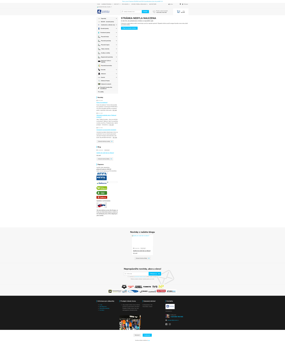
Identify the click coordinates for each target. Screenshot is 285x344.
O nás (100, 305)
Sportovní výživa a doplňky (106, 61)
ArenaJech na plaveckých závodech (106, 130)
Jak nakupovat (103, 306)
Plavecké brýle (105, 36)
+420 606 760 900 (161, 12)
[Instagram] (170, 324)
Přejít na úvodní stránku (129, 28)
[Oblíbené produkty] (180, 5)
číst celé (115, 110)
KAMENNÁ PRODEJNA (106, 4)
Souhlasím (147, 335)
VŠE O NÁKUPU (125, 4)
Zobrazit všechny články (103, 159)
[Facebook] (167, 324)
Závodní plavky (104, 28)
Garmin (103, 77)
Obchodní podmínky (104, 308)
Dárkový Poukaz (105, 80)
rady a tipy (107, 150)
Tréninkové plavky (105, 32)
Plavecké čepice (105, 45)
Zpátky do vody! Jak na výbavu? (105, 153)
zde (149, 340)
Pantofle (103, 69)
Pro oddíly (101, 92)
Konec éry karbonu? (102, 102)
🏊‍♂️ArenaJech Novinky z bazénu (104, 7)
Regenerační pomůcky (107, 57)
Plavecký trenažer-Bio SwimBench (106, 88)
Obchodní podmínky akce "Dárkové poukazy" (106, 116)
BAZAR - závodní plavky (107, 21)
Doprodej (103, 18)
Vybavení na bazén (106, 84)
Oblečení (103, 74)
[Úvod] (107, 11)
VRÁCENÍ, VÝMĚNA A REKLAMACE (139, 4)
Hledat (145, 11)
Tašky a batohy (105, 49)
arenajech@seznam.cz (173, 320)
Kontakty (101, 310)
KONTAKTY (116, 4)
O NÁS (98, 4)
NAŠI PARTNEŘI (152, 4)
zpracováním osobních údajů (140, 276)
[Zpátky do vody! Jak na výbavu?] (142, 240)
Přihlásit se (153, 274)
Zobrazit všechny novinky (104, 141)
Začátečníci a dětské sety (108, 25)
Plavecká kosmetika (106, 65)
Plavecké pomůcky (106, 40)
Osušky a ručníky (105, 53)
